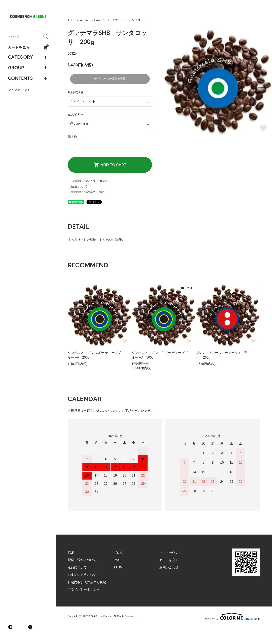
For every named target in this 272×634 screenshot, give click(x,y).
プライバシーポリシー (84, 589)
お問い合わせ (168, 567)
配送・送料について (82, 560)
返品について (77, 567)
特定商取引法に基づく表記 (87, 582)
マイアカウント (19, 89)
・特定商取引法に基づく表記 (86, 192)
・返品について (77, 186)
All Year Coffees (90, 20)
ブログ (118, 552)
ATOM (117, 567)
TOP (70, 20)
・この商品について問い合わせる (89, 180)
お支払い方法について (84, 574)
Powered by (211, 618)
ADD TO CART (113, 164)
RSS (116, 560)
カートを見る (28, 47)
